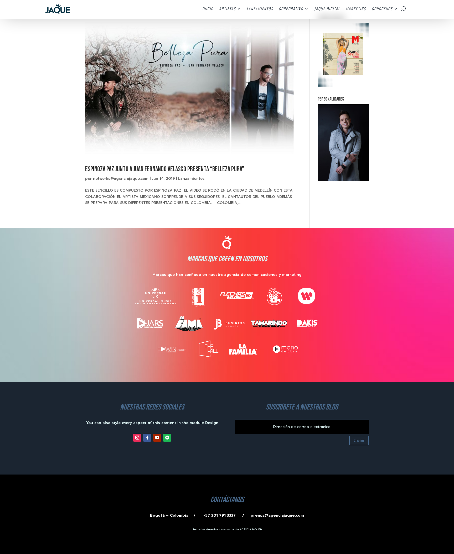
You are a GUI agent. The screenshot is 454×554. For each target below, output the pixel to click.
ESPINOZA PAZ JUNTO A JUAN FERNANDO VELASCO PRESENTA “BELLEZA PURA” (164, 169)
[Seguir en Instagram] (137, 438)
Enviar (359, 440)
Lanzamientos (191, 178)
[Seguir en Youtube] (157, 438)
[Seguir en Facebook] (147, 438)
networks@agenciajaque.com (120, 178)
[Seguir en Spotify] (167, 438)
